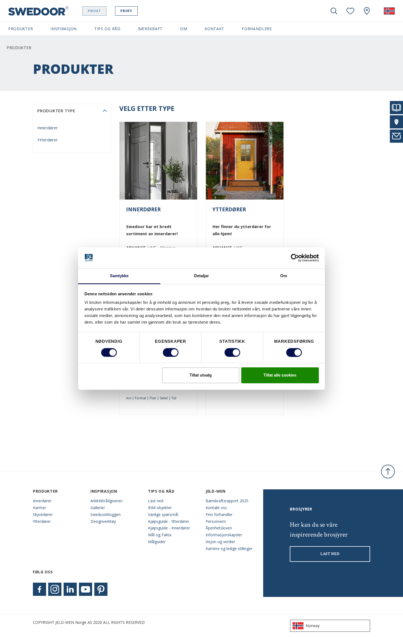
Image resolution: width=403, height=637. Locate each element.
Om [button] (183, 28)
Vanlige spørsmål (163, 514)
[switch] (170, 352)
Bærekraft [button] (150, 28)
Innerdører (47, 127)
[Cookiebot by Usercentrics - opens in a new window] (295, 258)
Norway (313, 625)
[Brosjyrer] (396, 107)
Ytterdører (47, 139)
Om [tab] (283, 276)
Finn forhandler (219, 514)
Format (140, 398)
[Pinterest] (100, 589)
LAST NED (330, 553)
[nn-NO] (389, 11)
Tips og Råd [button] (107, 28)
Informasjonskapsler (224, 534)
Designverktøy (103, 521)
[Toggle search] (334, 11)
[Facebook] (39, 589)
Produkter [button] (20, 28)
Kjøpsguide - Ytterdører (168, 521)
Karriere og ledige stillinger (229, 548)
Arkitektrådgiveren (106, 500)
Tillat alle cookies (279, 375)
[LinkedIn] (70, 589)
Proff (126, 11)
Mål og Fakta (159, 534)
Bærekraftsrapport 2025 (227, 500)
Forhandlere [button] (257, 28)
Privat (94, 11)
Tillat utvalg (200, 375)
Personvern (216, 521)
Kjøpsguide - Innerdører (169, 528)
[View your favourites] (350, 11)
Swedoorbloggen (105, 514)
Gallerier (97, 507)
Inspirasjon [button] (63, 28)
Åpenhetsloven (219, 528)
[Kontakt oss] (396, 136)
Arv (128, 398)
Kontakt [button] (214, 28)
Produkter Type (56, 110)
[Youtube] (85, 589)
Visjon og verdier (220, 541)
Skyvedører (43, 514)
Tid (173, 398)
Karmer (39, 507)
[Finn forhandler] (396, 121)
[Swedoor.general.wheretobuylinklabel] (367, 11)
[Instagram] (54, 589)
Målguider (157, 541)
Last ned (155, 500)
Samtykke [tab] (119, 276)
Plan (153, 398)
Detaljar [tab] (201, 276)
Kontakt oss (216, 507)
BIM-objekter (160, 507)
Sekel (164, 398)
